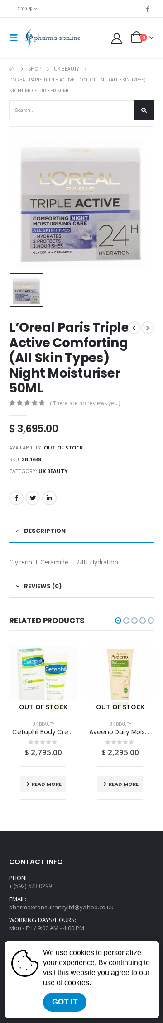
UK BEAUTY (52, 471)
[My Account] (117, 38)
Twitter (32, 498)
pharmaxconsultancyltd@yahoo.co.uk (61, 907)
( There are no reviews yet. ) (85, 403)
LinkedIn (49, 498)
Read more (47, 784)
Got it (64, 1002)
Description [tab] (45, 530)
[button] (118, 620)
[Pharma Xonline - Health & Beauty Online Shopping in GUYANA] (52, 38)
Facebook (16, 498)
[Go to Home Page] (12, 68)
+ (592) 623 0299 (30, 886)
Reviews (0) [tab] (43, 586)
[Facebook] (147, 8)
